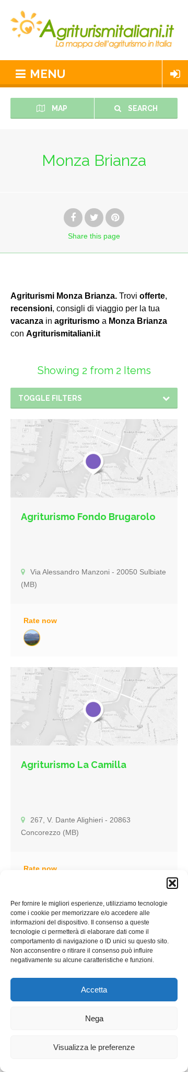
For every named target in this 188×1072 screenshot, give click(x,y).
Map (58, 108)
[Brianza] (32, 637)
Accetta (94, 989)
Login (175, 73)
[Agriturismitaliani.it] (94, 30)
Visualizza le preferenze (94, 1047)
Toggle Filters (50, 398)
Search (142, 108)
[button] (172, 883)
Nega (94, 1018)
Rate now (40, 620)
